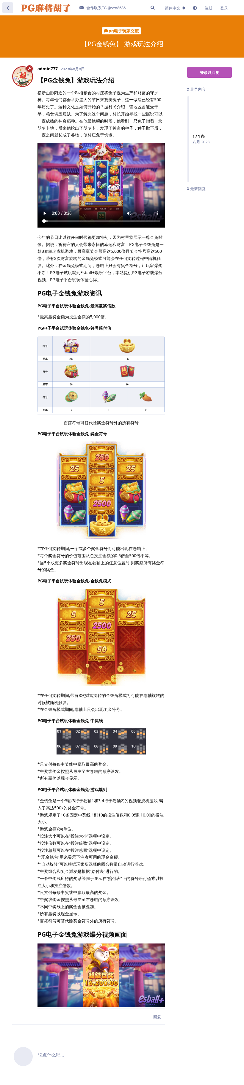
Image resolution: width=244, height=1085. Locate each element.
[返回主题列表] (7, 7)
